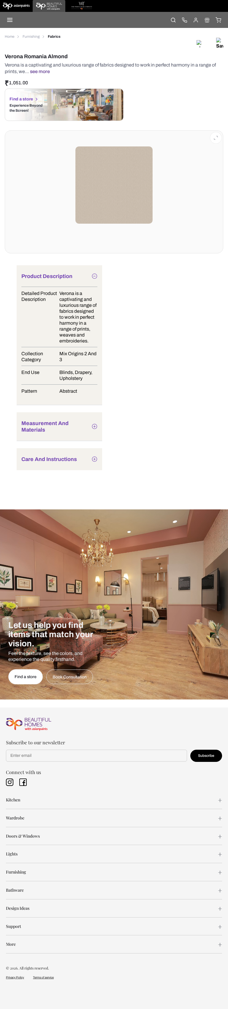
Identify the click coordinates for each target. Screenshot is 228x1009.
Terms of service (43, 977)
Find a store (21, 99)
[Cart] (218, 20)
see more (40, 71)
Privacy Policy (15, 977)
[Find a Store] (207, 20)
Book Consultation (70, 677)
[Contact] (184, 20)
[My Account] (195, 20)
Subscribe (206, 756)
